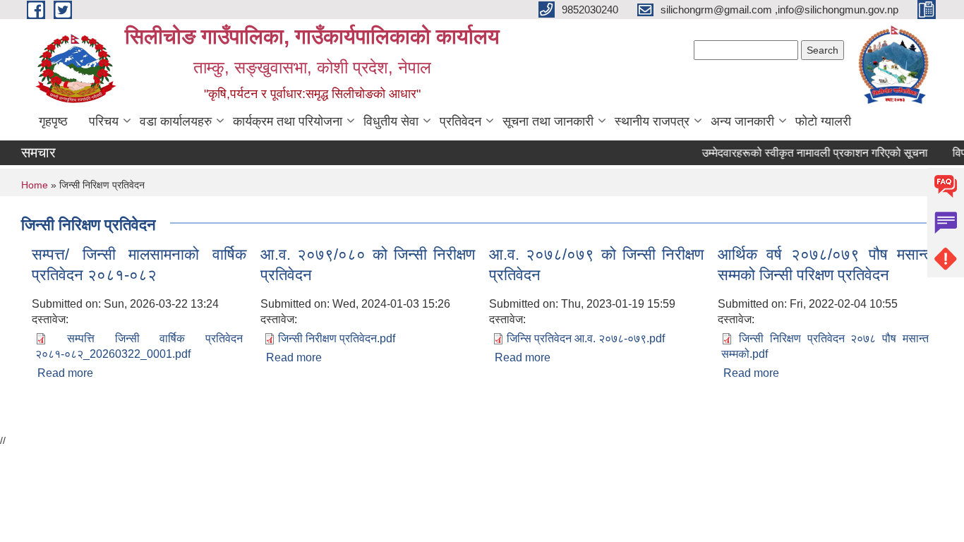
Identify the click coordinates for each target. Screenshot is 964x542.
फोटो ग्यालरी (823, 121)
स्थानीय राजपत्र (652, 121)
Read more (65, 373)
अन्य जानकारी (742, 121)
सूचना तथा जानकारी (548, 121)
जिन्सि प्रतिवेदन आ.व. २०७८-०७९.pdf (586, 338)
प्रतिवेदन (460, 121)
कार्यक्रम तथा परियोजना (287, 121)
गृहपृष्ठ (53, 121)
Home (34, 185)
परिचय (104, 121)
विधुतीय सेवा (390, 121)
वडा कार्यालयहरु (176, 121)
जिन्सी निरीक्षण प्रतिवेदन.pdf (336, 338)
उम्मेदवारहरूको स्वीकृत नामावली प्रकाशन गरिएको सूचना (811, 153)
